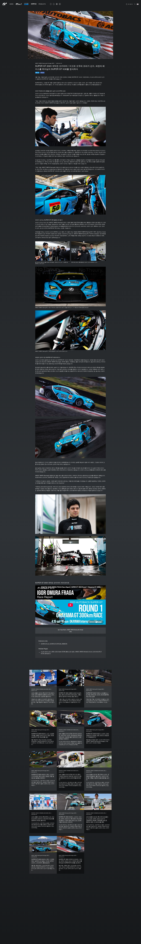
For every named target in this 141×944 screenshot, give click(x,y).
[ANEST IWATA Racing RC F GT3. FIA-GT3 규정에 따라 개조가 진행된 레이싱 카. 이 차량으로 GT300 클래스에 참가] (70, 286)
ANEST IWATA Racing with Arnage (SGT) (67, 689)
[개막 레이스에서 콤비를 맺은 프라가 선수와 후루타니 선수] (88, 251)
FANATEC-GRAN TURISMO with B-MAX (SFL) (41, 689)
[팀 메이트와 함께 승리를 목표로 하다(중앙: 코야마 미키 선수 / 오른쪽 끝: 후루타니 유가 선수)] (52, 251)
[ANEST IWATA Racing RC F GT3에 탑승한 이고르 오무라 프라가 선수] (70, 330)
